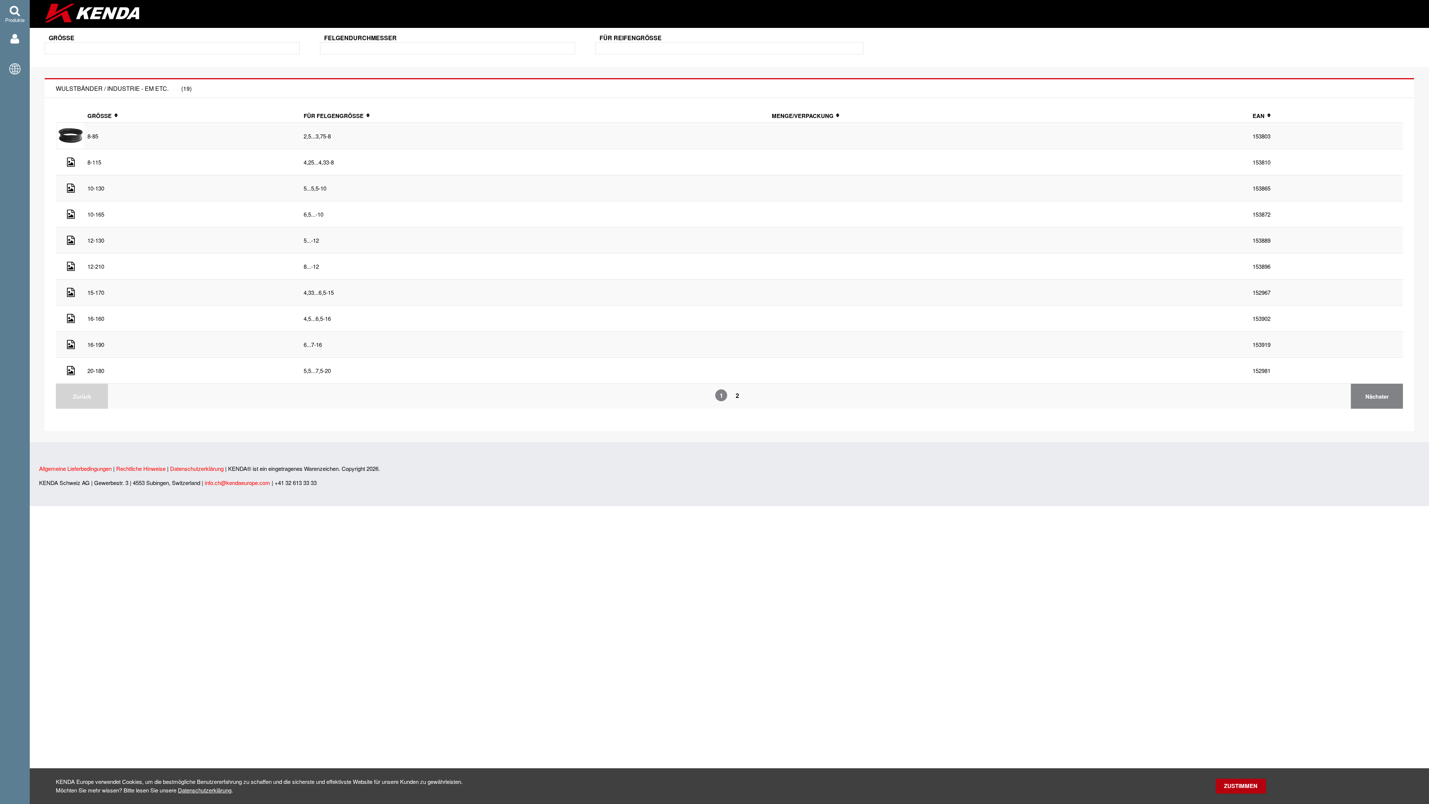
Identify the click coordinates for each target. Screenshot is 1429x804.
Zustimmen (1240, 786)
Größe (61, 38)
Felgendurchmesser (360, 38)
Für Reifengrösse (631, 38)
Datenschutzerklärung (204, 790)
